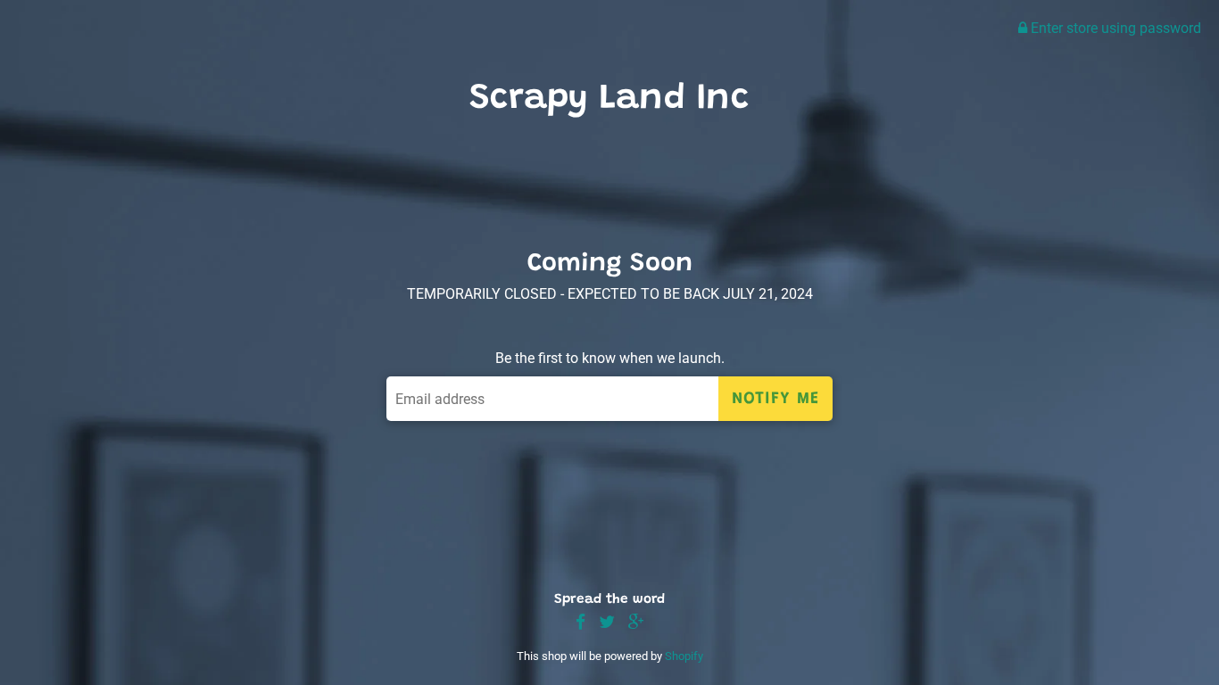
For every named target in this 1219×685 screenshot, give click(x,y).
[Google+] (636, 623)
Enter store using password (1114, 28)
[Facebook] (580, 623)
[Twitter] (606, 623)
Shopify (684, 656)
